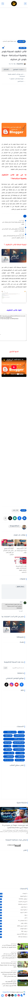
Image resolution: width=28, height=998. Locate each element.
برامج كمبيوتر (20, 746)
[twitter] (9, 995)
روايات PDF (8, 749)
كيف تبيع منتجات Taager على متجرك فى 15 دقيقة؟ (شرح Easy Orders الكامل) (15, 827)
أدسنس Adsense (11, 732)
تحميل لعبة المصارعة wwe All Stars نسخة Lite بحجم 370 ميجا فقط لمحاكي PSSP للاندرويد (8, 975)
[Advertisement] (14, 24)
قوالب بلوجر (22, 47)
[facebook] (22, 684)
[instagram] (11, 684)
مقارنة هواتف (9, 756)
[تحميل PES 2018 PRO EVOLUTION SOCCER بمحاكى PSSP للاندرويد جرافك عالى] (23, 983)
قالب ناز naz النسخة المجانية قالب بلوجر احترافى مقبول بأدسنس (13, 237)
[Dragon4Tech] (14, 3)
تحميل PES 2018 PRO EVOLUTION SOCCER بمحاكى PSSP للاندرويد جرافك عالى (9, 983)
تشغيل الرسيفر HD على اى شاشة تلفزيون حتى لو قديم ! (9, 946)
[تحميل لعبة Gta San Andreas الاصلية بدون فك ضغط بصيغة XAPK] (23, 964)
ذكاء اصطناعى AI (19, 749)
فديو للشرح (20, 81)
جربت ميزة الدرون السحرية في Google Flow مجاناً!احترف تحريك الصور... (9, 41)
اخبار (23, 732)
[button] (19, 518)
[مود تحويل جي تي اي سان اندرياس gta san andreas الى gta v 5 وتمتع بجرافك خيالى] (23, 955)
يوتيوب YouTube (20, 760)
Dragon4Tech (20, 63)
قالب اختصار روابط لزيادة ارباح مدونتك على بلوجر (13, 223)
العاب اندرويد (8, 735)
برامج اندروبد (7, 742)
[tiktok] (6, 684)
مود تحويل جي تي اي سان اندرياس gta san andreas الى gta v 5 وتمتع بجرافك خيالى (8, 956)
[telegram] (15, 995)
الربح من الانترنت (19, 735)
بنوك (9, 746)
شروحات (21, 753)
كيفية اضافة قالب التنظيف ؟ (16, 79)
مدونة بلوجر (21, 756)
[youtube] (17, 684)
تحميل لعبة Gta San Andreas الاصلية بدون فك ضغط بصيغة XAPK (8, 965)
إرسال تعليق (20, 586)
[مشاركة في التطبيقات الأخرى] (5, 518)
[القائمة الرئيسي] (25, 3)
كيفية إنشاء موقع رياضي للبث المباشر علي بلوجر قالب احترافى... (13, 230)
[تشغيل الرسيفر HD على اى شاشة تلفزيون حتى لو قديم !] (23, 946)
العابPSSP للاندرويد (19, 742)
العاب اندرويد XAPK (19, 739)
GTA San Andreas (8, 760)
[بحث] (3, 3)
